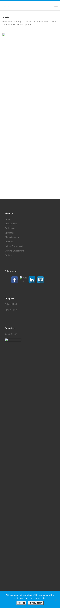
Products (9, 241)
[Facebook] (14, 279)
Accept (21, 602)
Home (7, 219)
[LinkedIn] (31, 279)
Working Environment (14, 250)
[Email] (40, 279)
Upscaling (9, 232)
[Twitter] (23, 279)
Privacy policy (35, 602)
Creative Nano (11, 223)
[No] (56, 599)
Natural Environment (14, 246)
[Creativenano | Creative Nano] (6, 5)
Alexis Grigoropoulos (21, 24)
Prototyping (10, 228)
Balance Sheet (11, 304)
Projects (8, 255)
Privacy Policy (11, 309)
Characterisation (12, 237)
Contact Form (11, 334)
